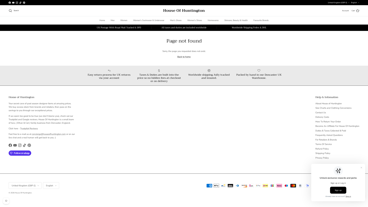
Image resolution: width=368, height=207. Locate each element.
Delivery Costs (322, 117)
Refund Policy (322, 148)
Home (102, 20)
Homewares (213, 20)
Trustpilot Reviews (29, 128)
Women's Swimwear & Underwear (148, 20)
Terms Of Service (323, 144)
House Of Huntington (23, 193)
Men (113, 20)
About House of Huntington (328, 103)
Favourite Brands (261, 20)
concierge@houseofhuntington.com (49, 134)
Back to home (184, 56)
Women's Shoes (194, 20)
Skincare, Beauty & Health (236, 20)
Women (123, 20)
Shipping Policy (322, 153)
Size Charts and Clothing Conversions (333, 108)
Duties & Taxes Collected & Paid (330, 130)
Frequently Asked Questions (329, 135)
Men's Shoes (176, 20)
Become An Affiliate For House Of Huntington (337, 126)
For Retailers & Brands (326, 139)
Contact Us (320, 112)
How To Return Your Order (328, 121)
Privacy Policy (322, 157)
